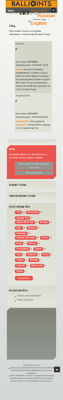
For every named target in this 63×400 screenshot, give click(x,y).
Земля (38, 249)
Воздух (44, 222)
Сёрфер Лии (35, 173)
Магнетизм (37, 266)
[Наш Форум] (22, 13)
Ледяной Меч (23, 122)
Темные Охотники (25, 238)
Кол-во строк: (40, 20)
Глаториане (22, 249)
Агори (46, 254)
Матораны (32, 212)
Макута (32, 228)
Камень (32, 243)
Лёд (18, 254)
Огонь (45, 238)
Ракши (19, 271)
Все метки (23, 278)
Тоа (18, 212)
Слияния (20, 266)
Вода (19, 243)
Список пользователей (29, 296)
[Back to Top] (57, 369)
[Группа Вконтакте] (26, 13)
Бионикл (33, 62)
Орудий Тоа (22, 125)
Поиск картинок (25, 300)
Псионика (21, 233)
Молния (34, 260)
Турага (19, 260)
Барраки (31, 254)
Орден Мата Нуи (25, 222)
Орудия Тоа (22, 218)
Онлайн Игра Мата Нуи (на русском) (35, 166)
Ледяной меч (23, 95)
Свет (19, 228)
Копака (20, 43)
